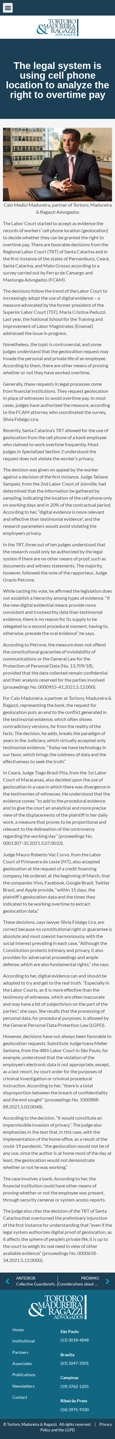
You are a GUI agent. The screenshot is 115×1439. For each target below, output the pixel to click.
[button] (8, 8)
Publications (23, 1374)
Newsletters (23, 1386)
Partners (20, 1352)
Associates (22, 1363)
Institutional (23, 1340)
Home (18, 1329)
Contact (19, 1397)
